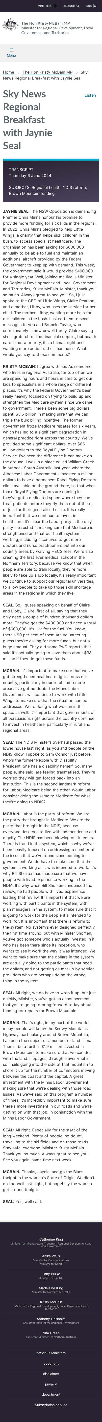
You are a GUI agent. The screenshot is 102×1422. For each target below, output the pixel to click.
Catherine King (51, 1242)
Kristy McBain (51, 1305)
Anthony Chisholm (51, 1321)
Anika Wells (51, 1259)
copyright (51, 1363)
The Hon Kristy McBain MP (57, 28)
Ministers (45, 6)
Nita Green (51, 1335)
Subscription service (51, 1405)
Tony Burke (51, 1276)
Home (8, 72)
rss (89, 6)
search (69, 6)
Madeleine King (51, 1290)
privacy (51, 1384)
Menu (11, 55)
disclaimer (51, 1374)
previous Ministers (51, 1353)
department (51, 1394)
